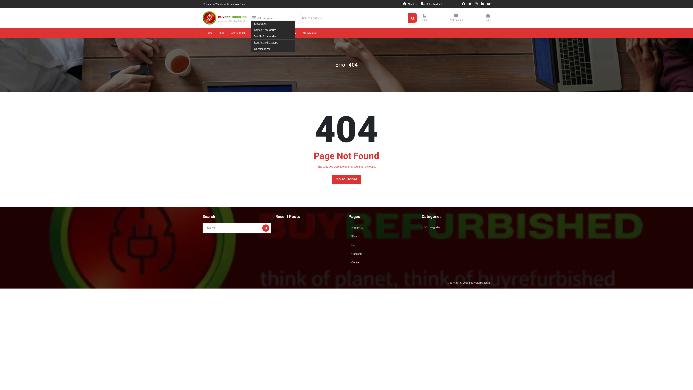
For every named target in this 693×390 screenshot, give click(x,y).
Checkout (356, 253)
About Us (412, 4)
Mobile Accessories (265, 36)
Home (209, 32)
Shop (222, 32)
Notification (456, 19)
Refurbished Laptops (266, 42)
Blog (354, 236)
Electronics (260, 23)
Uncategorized (262, 48)
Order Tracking (434, 4)
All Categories (265, 18)
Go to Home (346, 179)
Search (412, 18)
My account (310, 32)
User (424, 19)
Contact (355, 262)
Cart (488, 19)
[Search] (265, 228)
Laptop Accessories (265, 29)
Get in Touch (238, 32)
